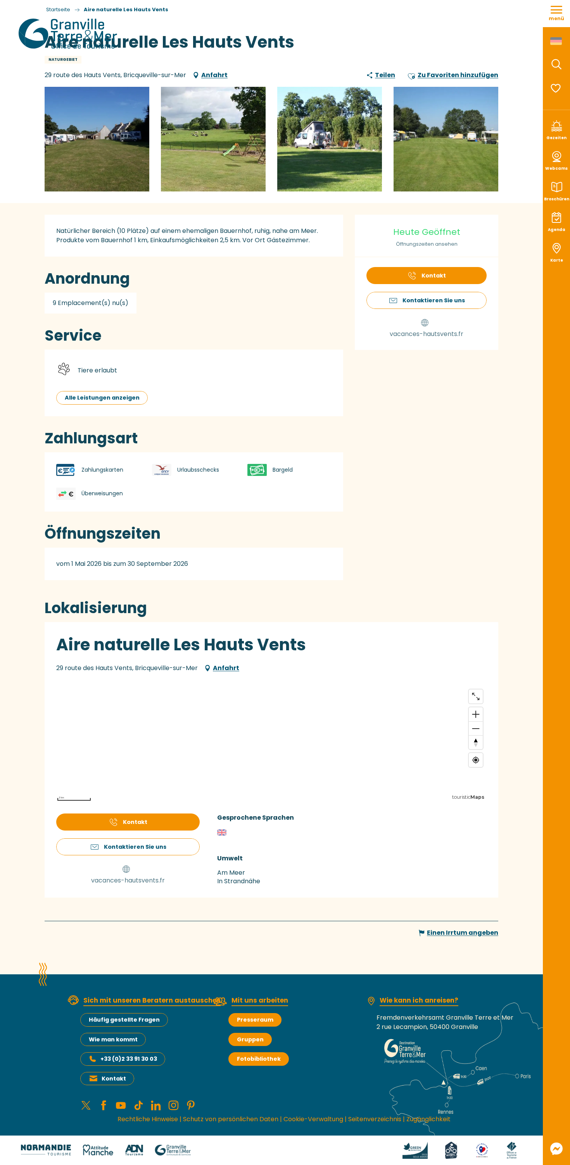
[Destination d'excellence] (482, 1149)
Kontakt (114, 1078)
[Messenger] (556, 1149)
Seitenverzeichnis (374, 1119)
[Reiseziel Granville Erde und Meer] (69, 33)
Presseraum (255, 1020)
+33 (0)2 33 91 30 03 (128, 1059)
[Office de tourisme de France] (511, 1149)
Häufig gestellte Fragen (124, 1020)
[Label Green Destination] (415, 1149)
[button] (556, 64)
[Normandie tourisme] (46, 1149)
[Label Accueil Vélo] (451, 1149)
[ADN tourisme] (134, 1149)
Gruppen (250, 1039)
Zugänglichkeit (428, 1119)
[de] (556, 41)
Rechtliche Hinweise (147, 1119)
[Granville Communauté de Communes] (173, 1149)
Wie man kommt (113, 1039)
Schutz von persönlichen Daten (230, 1119)
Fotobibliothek (259, 1059)
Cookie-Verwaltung (313, 1119)
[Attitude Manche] (98, 1149)
